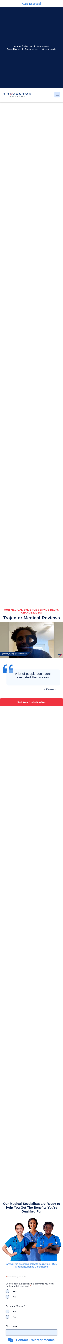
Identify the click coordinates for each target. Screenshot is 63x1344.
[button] (57, 94)
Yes (14, 1291)
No (14, 1297)
